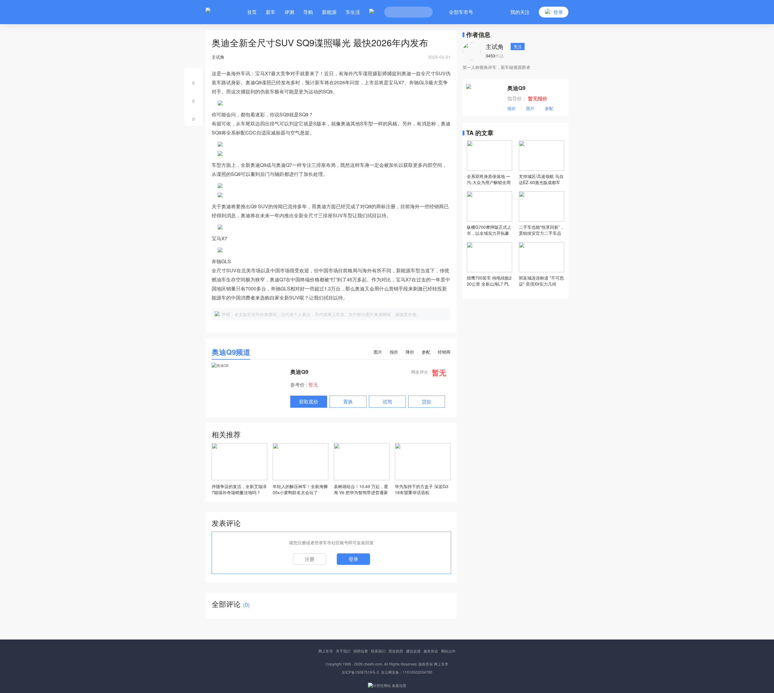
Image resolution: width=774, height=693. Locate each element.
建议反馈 (413, 650)
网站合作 (448, 650)
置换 (348, 401)
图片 (378, 352)
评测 (289, 11)
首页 (252, 11)
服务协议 (431, 650)
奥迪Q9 (299, 372)
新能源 (329, 11)
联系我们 (378, 650)
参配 (426, 352)
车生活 (353, 11)
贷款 (426, 401)
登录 (353, 558)
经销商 (444, 352)
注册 (309, 558)
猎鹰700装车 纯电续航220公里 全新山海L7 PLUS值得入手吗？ (489, 281)
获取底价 (308, 401)
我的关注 (520, 11)
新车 (270, 11)
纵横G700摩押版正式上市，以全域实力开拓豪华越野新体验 (489, 230)
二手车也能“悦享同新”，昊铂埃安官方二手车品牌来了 (541, 230)
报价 (394, 352)
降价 (410, 352)
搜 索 (423, 12)
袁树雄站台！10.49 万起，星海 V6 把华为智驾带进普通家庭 (361, 489)
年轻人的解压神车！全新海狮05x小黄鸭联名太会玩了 (300, 489)
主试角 (495, 46)
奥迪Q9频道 (231, 352)
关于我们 (343, 650)
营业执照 (396, 650)
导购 (308, 11)
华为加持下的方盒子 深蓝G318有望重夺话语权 (421, 489)
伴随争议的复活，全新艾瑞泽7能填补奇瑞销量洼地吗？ (239, 489)
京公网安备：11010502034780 (406, 672)
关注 (517, 47)
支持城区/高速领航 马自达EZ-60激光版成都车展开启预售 (541, 179)
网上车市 (325, 650)
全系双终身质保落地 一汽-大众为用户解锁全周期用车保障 (489, 179)
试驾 (387, 401)
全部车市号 (461, 11)
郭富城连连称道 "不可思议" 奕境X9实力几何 (541, 281)
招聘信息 (360, 650)
